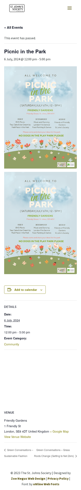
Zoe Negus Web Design (28, 478)
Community (11, 344)
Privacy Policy (58, 478)
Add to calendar (25, 290)
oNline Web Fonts (46, 484)
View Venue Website (17, 437)
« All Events (13, 27)
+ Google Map (59, 431)
